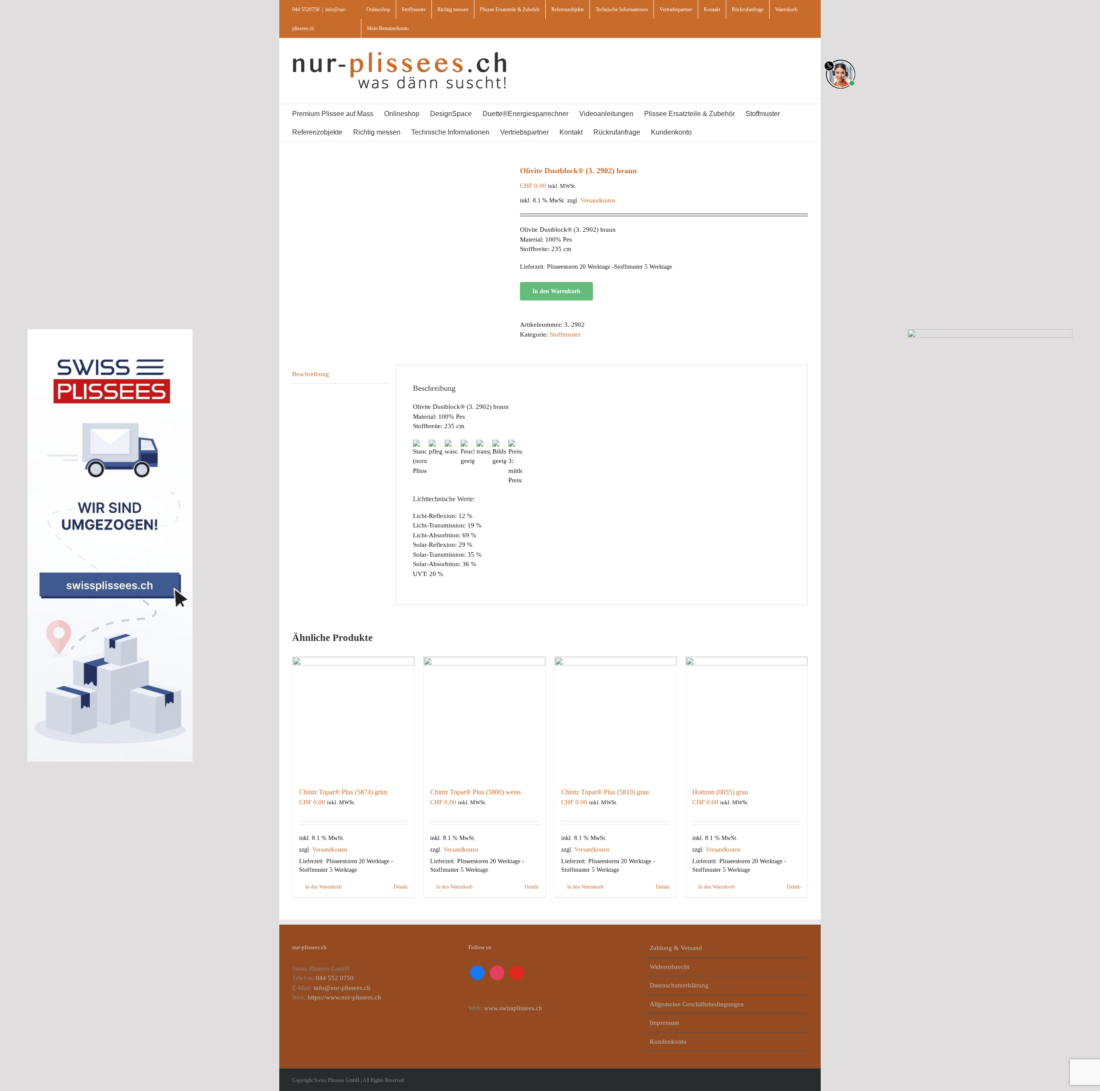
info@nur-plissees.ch (342, 987)
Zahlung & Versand (676, 947)
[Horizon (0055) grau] (746, 717)
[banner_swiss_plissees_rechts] (990, 332)
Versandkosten (598, 200)
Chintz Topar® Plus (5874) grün (343, 792)
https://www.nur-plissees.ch (344, 997)
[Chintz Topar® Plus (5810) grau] (615, 717)
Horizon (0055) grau (720, 792)
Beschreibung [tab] (310, 374)
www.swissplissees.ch (513, 1008)
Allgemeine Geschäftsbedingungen (697, 1004)
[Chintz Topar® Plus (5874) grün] (353, 717)
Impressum (664, 1022)
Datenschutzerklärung (679, 985)
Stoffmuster (565, 334)
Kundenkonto (668, 1041)
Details (401, 887)
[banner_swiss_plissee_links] (110, 332)
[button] (724, 132)
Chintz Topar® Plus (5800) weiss (475, 792)
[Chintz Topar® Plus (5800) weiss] (484, 717)
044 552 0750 (335, 978)
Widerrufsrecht (669, 966)
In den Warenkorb (556, 291)
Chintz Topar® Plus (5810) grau (605, 792)
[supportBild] (840, 58)
